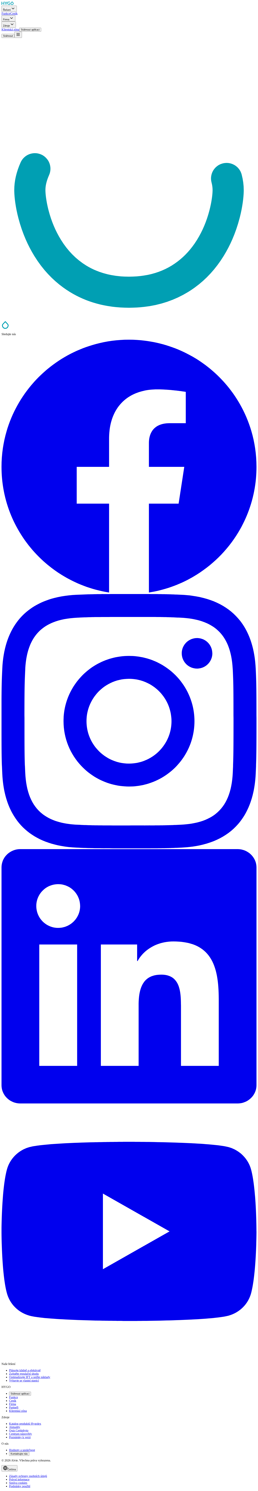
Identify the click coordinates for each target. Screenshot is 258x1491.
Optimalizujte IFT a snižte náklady (29, 1377)
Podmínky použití (19, 1486)
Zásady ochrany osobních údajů (28, 1476)
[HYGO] (5, 327)
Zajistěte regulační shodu (24, 1373)
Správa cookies (18, 1482)
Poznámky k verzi (20, 1437)
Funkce (13, 1397)
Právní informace (19, 1479)
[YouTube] (129, 1357)
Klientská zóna (18, 1410)
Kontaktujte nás (19, 1453)
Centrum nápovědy (20, 1433)
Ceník (12, 1400)
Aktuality (14, 1427)
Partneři (13, 1407)
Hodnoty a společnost (22, 1450)
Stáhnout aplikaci (20, 1393)
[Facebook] (129, 592)
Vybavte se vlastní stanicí (24, 1380)
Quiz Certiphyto (18, 1430)
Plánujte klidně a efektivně (25, 1370)
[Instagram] (129, 847)
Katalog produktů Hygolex (25, 1423)
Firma (12, 1404)
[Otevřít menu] (18, 35)
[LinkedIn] (129, 1102)
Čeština (12, 1469)
